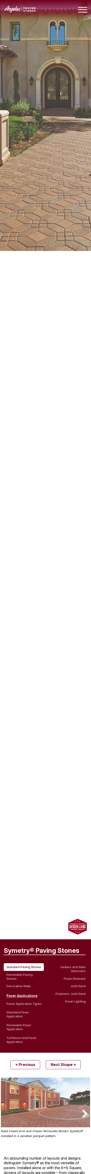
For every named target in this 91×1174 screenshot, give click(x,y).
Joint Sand (78, 986)
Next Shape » (63, 1064)
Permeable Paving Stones (20, 976)
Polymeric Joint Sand (71, 994)
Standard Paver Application (18, 1014)
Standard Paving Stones (24, 967)
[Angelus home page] (20, 11)
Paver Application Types (24, 1004)
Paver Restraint (75, 978)
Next (83, 1112)
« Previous (25, 1064)
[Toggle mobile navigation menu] (82, 10)
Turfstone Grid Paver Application (22, 1040)
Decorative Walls (19, 986)
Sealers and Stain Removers (73, 969)
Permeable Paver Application (19, 1027)
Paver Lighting (75, 1001)
